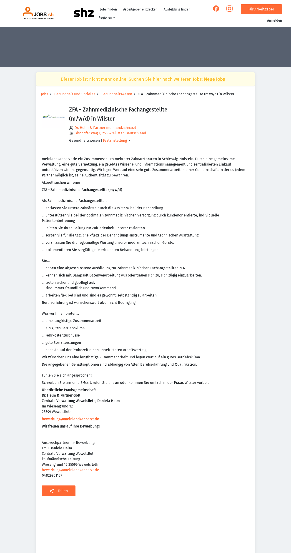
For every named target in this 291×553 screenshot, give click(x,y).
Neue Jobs (214, 79)
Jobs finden (108, 9)
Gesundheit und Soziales (74, 94)
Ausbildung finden (177, 9)
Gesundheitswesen (116, 94)
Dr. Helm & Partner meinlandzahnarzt (105, 128)
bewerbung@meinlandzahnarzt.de (70, 470)
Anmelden (274, 21)
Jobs (44, 94)
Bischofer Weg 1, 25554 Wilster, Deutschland (110, 133)
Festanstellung (115, 140)
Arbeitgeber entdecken (140, 9)
